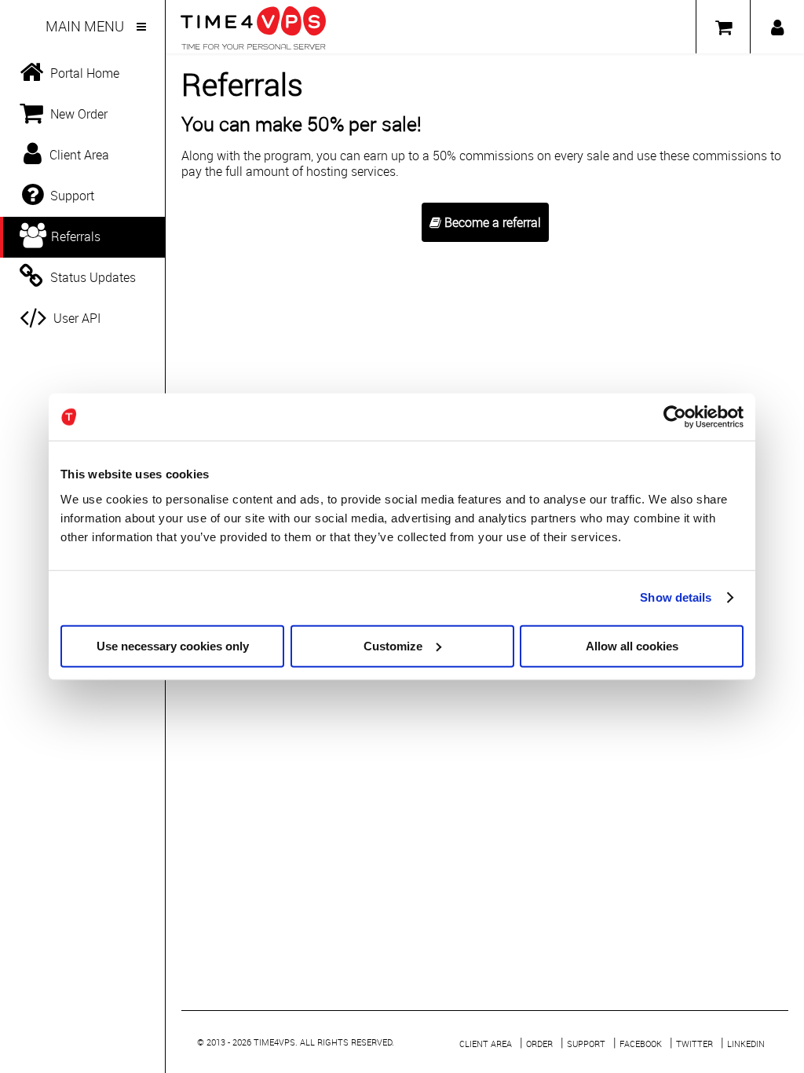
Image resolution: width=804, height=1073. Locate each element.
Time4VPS (274, 1042)
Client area (485, 1043)
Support (586, 1043)
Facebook (640, 1043)
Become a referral (491, 222)
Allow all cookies (632, 645)
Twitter (694, 1043)
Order (539, 1043)
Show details (675, 597)
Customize (393, 645)
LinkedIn (746, 1043)
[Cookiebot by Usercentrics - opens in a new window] (675, 417)
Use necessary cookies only (173, 645)
